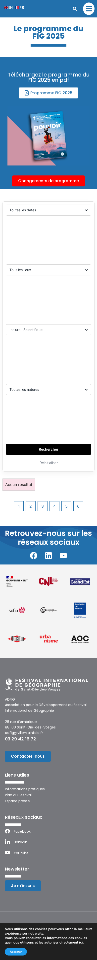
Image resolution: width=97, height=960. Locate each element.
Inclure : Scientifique (26, 329)
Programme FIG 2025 (51, 93)
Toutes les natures (24, 389)
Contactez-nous (28, 756)
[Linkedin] (48, 555)
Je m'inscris (23, 885)
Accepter (16, 952)
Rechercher (48, 449)
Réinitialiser (49, 463)
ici (81, 942)
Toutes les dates (22, 210)
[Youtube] (63, 555)
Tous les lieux (20, 270)
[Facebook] (33, 555)
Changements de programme (48, 181)
